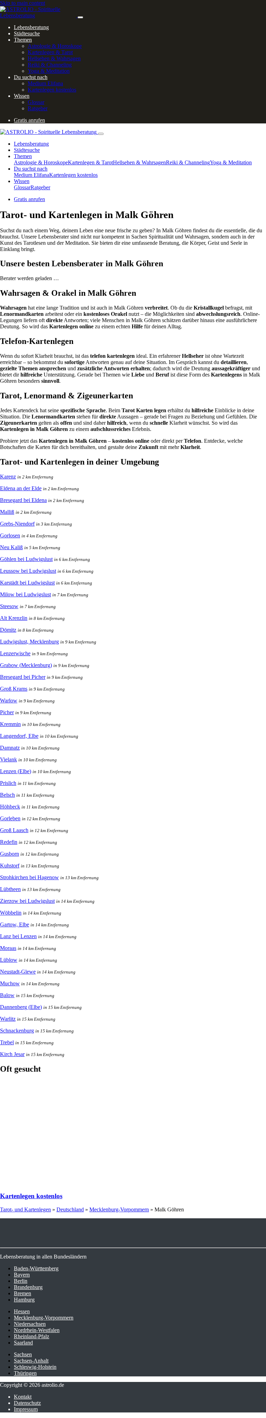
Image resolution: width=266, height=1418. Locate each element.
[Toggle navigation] (80, 17)
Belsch (7, 795)
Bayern (22, 1275)
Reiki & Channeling (50, 65)
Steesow (9, 606)
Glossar (36, 102)
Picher (7, 712)
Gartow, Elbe (14, 924)
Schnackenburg (17, 1031)
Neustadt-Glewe (18, 972)
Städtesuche (27, 33)
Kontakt (23, 1397)
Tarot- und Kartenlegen (25, 1209)
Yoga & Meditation (49, 71)
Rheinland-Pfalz (31, 1336)
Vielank (8, 759)
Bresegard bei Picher (22, 677)
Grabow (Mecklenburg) (26, 665)
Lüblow (8, 960)
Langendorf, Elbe (19, 736)
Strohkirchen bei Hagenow (29, 877)
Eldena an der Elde (21, 488)
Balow (7, 995)
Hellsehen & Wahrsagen (54, 58)
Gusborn (9, 854)
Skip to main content (22, 3)
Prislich (8, 783)
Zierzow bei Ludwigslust (27, 901)
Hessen (22, 1311)
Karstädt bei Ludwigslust (27, 583)
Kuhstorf (9, 865)
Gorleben (10, 818)
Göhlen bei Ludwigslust (26, 559)
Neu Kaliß (11, 547)
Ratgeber (37, 108)
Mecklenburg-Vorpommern (119, 1209)
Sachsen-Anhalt (31, 1361)
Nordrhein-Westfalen (37, 1330)
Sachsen (23, 1354)
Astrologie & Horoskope (55, 46)
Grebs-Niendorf (17, 524)
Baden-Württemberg (36, 1268)
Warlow (8, 700)
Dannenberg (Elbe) (21, 1007)
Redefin (8, 842)
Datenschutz (27, 1403)
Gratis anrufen (29, 120)
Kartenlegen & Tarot (50, 52)
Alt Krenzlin (13, 618)
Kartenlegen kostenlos (52, 90)
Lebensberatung (31, 27)
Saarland (23, 1343)
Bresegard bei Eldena (23, 500)
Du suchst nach (30, 77)
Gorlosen (10, 535)
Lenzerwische (15, 653)
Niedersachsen (30, 1324)
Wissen (21, 96)
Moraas (8, 948)
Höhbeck (10, 807)
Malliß (7, 512)
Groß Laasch (14, 830)
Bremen (22, 1293)
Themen (23, 40)
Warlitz (8, 1019)
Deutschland (70, 1209)
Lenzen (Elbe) (15, 771)
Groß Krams (13, 689)
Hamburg (24, 1300)
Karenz (8, 476)
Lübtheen (10, 889)
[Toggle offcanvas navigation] (101, 134)
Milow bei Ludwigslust (25, 594)
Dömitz (8, 630)
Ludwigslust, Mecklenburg (29, 642)
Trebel (7, 1042)
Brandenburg (28, 1287)
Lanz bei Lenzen (18, 936)
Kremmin (10, 724)
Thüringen (25, 1373)
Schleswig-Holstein (35, 1367)
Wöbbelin (10, 913)
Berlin (20, 1281)
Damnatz (10, 748)
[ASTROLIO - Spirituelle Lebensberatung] (39, 15)
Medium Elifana (45, 83)
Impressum (26, 1409)
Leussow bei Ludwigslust (28, 571)
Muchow (10, 983)
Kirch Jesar (12, 1054)
